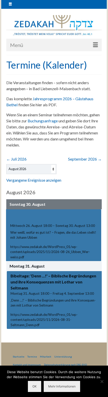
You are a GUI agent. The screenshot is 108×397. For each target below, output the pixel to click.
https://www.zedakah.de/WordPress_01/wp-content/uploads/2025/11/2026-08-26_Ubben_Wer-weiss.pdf (50, 252)
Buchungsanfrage (43, 120)
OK (34, 386)
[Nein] (101, 381)
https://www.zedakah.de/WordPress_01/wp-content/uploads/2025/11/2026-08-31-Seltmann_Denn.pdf (44, 320)
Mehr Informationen (62, 386)
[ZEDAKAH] (54, 25)
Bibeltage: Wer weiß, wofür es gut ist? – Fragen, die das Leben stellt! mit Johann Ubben (51, 217)
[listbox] (31, 169)
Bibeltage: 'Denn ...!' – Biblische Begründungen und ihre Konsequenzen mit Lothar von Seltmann (53, 281)
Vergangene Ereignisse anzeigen (33, 180)
